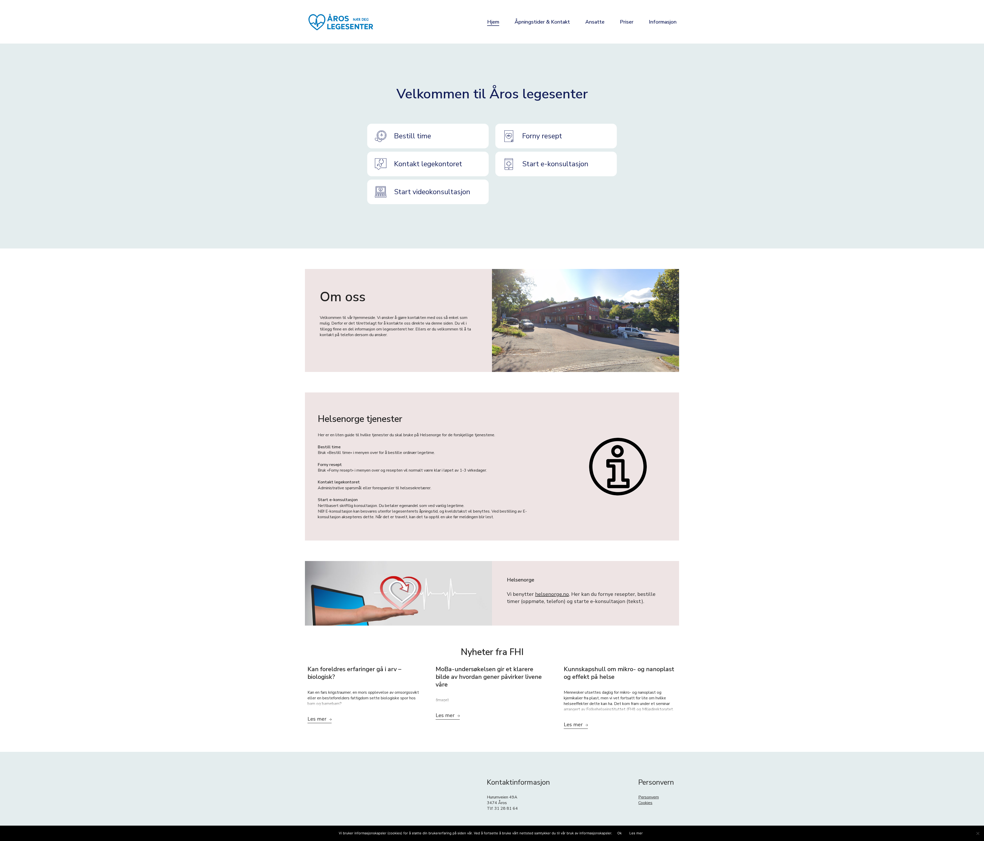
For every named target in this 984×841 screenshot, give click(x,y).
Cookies (645, 803)
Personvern (648, 797)
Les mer (636, 833)
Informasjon (662, 21)
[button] (428, 136)
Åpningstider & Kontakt (542, 21)
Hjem (493, 21)
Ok (619, 833)
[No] (977, 833)
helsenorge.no (552, 594)
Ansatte (594, 21)
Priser (626, 21)
